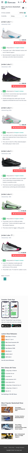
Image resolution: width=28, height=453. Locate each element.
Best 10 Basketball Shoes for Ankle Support (20, 435)
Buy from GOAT (20, 42)
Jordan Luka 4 (6, 194)
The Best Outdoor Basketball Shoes (19, 416)
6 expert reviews (19, 260)
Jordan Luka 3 (6, 108)
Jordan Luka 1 (6, 22)
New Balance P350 (10, 345)
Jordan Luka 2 (6, 64)
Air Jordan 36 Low (9, 373)
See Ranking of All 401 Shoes (9, 394)
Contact (5, 447)
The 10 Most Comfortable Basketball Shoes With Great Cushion (21, 427)
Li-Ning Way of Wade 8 (11, 370)
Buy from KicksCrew (19, 86)
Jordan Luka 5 (6, 151)
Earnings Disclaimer (20, 447)
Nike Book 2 (8, 351)
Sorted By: (4, 16)
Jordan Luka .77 (6, 235)
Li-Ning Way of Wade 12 (11, 388)
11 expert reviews (19, 47)
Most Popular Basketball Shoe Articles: (12, 404)
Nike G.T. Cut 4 (9, 339)
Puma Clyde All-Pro (10, 382)
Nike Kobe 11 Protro (10, 336)
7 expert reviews (19, 175)
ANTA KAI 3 (8, 357)
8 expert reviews (19, 132)
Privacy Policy (11, 447)
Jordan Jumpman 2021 (10, 379)
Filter (23, 13)
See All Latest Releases (7, 360)
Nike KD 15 (8, 391)
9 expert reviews (19, 91)
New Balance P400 (10, 348)
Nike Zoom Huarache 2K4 (12, 342)
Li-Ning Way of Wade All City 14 (13, 385)
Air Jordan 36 (8, 376)
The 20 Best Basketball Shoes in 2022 (20, 409)
